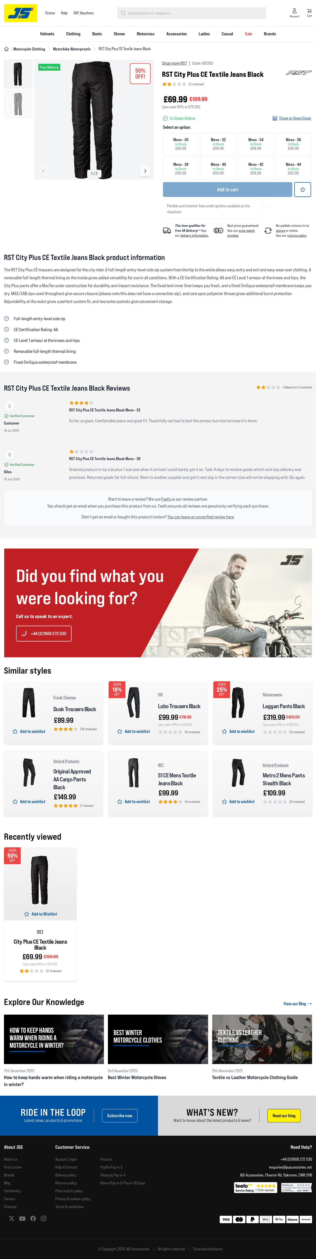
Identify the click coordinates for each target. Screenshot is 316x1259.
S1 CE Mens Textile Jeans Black (177, 779)
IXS (160, 694)
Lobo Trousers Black (179, 706)
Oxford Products (66, 761)
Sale (248, 33)
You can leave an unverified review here (200, 516)
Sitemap (10, 1206)
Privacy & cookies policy (72, 1198)
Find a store (12, 1167)
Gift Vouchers (84, 13)
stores (280, 231)
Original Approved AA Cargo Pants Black (72, 779)
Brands (270, 33)
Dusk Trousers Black (74, 709)
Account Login (66, 1159)
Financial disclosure (207, 1249)
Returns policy (66, 1183)
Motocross (146, 33)
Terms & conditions (69, 1206)
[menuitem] (47, 34)
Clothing (73, 33)
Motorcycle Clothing (29, 48)
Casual (227, 33)
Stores (50, 13)
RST (161, 765)
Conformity (12, 1191)
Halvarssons (272, 694)
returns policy (296, 235)
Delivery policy (65, 1175)
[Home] (6, 48)
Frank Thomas (64, 697)
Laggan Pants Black (284, 706)
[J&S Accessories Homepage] (20, 13)
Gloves (119, 33)
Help (64, 13)
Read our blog (284, 1115)
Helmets (47, 33)
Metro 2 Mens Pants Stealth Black (284, 779)
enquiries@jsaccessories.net (290, 1167)
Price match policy (69, 1191)
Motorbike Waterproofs (72, 48)
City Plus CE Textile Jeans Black (40, 945)
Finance (106, 1159)
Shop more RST (174, 63)
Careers (9, 1198)
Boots (97, 33)
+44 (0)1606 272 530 (48, 633)
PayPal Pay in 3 (111, 1167)
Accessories (176, 33)
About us (11, 1159)
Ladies (204, 33)
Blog (7, 1183)
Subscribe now (119, 1115)
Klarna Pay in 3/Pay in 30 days (122, 1183)
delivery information (194, 235)
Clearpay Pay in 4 (112, 1175)
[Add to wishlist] (302, 189)
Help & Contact (66, 1167)
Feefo (166, 499)
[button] (43, 171)
